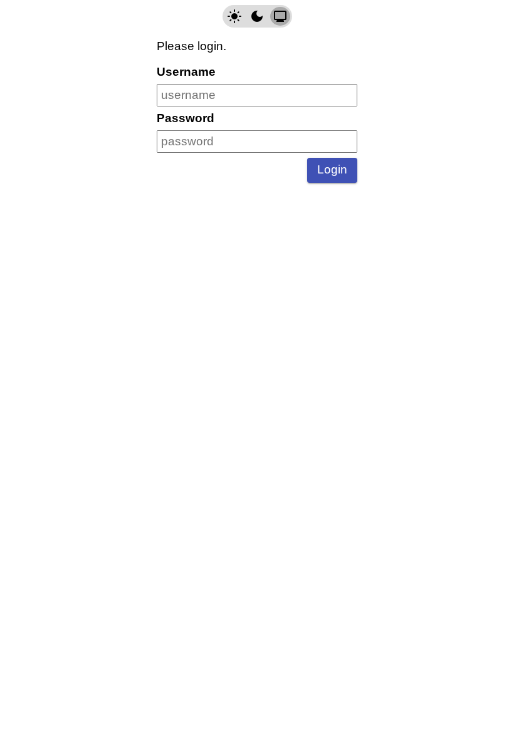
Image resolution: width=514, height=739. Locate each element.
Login (332, 169)
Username (186, 71)
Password (185, 118)
